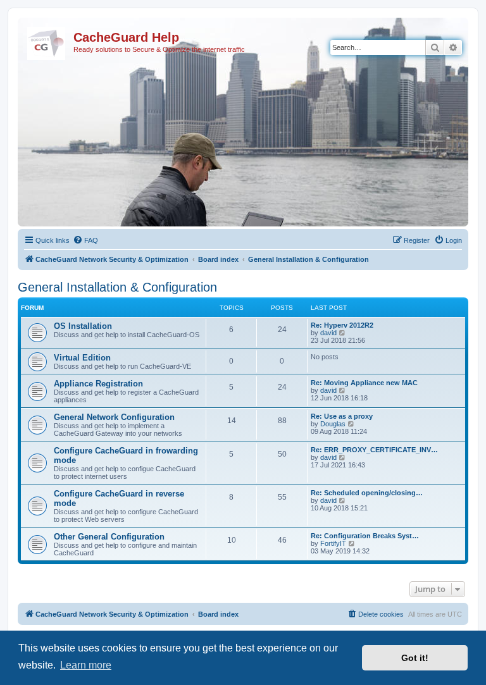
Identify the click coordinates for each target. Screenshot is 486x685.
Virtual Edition (82, 357)
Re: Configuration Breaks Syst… (365, 536)
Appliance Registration (98, 383)
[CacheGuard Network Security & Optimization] (47, 41)
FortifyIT (333, 543)
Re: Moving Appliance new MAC (364, 382)
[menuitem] (85, 240)
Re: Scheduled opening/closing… (367, 493)
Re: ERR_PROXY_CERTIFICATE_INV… (374, 450)
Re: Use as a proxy (342, 416)
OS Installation (83, 326)
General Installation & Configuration (117, 287)
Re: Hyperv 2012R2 (342, 325)
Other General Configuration (109, 536)
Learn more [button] (85, 665)
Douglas (333, 424)
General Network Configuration (114, 417)
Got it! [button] (414, 658)
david (328, 332)
